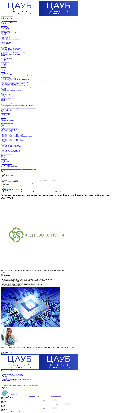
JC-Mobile (3, 157)
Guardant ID (3, 155)
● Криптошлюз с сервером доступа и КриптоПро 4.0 (13, 83)
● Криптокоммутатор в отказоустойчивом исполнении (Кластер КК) (17, 75)
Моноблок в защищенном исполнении (10, 129)
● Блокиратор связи (5, 114)
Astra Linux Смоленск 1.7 (6, 133)
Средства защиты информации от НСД (10, 32)
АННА (2, 104)
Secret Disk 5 (3, 160)
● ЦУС (2, 91)
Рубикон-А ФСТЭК (5, 94)
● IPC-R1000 (4, 63)
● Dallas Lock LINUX (6, 38)
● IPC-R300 (3, 67)
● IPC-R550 (3, 65)
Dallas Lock (3, 33)
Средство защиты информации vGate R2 (10, 54)
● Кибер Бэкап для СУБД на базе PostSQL (10, 150)
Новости (3, 170)
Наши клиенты (4, 27)
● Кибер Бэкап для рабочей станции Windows (11, 147)
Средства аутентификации (7, 154)
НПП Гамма (3, 118)
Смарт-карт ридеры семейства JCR (9, 166)
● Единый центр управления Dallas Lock (10, 39)
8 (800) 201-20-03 (13, 21)
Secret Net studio (4, 47)
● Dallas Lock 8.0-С (5, 37)
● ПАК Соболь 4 (4, 45)
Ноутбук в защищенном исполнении (9, 128)
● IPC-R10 (3, 70)
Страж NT (3, 100)
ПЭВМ (2, 125)
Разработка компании (56, 396)
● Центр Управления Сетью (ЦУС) (9, 84)
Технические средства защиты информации (11, 101)
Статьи (2, 171)
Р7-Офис (3, 141)
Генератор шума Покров (6, 110)
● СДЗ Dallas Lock (5, 34)
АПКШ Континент (5, 55)
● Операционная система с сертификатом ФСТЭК (12, 134)
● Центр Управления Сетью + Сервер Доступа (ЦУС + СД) (14, 85)
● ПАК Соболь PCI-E (6, 42)
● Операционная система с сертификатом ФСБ (12, 135)
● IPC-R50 (3, 68)
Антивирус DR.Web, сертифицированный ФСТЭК (13, 52)
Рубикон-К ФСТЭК (5, 95)
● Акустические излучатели (7, 120)
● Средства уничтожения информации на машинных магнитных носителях (18, 108)
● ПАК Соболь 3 (4, 44)
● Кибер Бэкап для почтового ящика (9, 152)
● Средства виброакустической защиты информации (13, 106)
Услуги (2, 167)
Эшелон (2, 124)
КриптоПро (3, 93)
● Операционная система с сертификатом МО (11, 139)
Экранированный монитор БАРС (8, 130)
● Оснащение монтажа (6, 109)
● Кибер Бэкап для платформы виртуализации (11, 146)
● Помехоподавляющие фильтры (8, 116)
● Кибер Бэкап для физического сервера (10, 145)
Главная (5, 186)
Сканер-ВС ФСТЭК (5, 99)
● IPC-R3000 (4, 60)
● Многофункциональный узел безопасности (11, 90)
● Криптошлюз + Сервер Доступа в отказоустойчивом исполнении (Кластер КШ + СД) (21, 80)
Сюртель (3, 119)
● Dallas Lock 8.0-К (5, 36)
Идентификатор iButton (6, 164)
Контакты (3, 172)
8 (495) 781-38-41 (5, 21)
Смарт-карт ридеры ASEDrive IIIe (8, 165)
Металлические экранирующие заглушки (10, 103)
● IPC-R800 (3, 64)
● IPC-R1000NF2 (5, 62)
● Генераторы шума (5, 121)
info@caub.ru (4, 22)
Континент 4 (4, 88)
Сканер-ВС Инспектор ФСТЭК (8, 98)
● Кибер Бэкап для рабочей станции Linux (11, 149)
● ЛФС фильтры (4, 115)
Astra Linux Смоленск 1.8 (6, 137)
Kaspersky (3, 53)
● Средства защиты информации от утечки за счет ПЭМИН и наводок (17, 105)
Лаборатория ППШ (5, 113)
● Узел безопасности (5, 89)
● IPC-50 (3, 69)
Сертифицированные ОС (6, 131)
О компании (3, 23)
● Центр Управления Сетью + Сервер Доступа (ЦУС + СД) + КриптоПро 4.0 (19, 87)
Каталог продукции (5, 31)
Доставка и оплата (5, 28)
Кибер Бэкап (4, 144)
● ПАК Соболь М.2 (5, 43)
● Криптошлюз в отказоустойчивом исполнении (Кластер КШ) (15, 82)
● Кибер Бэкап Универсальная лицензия (10, 151)
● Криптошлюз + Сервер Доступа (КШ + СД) (11, 78)
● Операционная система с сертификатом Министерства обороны (16, 136)
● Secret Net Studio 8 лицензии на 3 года (10, 50)
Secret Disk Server (5, 161)
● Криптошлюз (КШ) (6, 77)
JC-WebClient (4, 159)
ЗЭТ (2, 111)
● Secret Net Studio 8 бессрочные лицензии (11, 48)
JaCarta (2, 156)
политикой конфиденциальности (44, 399)
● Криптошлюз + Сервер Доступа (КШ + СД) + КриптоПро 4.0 (15, 79)
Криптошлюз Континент (6, 58)
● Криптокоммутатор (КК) (7, 74)
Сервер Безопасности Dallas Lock (8, 96)
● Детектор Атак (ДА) (6, 73)
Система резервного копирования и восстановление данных (15, 142)
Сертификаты (4, 26)
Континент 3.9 (4, 59)
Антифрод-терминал (5, 162)
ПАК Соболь (4, 41)
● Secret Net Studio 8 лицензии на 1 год (10, 49)
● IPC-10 (3, 72)
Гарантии (3, 29)
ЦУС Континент (4, 57)
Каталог (5, 188)
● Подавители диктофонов (7, 123)
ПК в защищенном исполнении (8, 126)
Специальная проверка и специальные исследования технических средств (18, 169)
